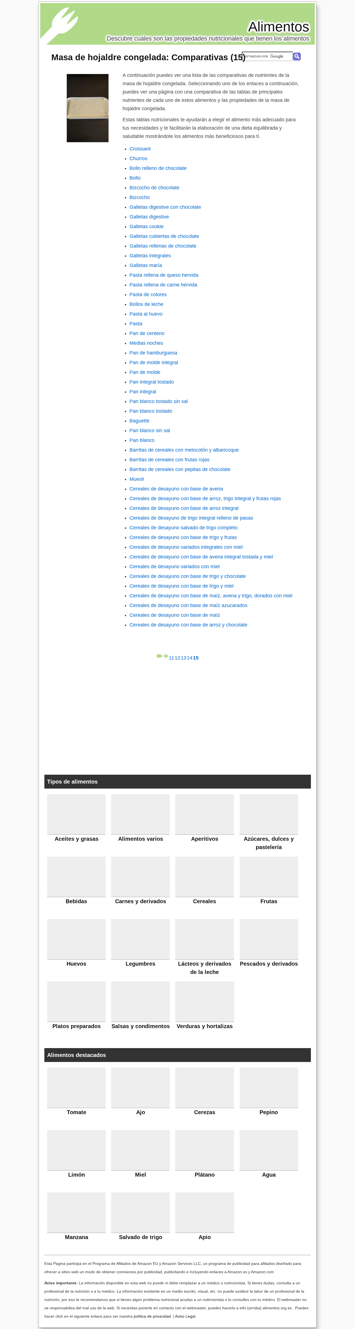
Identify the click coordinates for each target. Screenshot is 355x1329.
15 (196, 656)
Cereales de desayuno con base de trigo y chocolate (188, 576)
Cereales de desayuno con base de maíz (175, 615)
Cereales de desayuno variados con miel (175, 566)
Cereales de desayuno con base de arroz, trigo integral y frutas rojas (205, 498)
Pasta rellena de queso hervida (164, 275)
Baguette (139, 421)
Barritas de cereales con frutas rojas (169, 459)
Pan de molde (145, 372)
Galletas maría (146, 265)
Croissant (140, 149)
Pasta (136, 323)
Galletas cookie (147, 226)
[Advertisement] (177, 716)
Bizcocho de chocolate (154, 187)
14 (189, 656)
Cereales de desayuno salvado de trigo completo (184, 527)
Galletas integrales (150, 255)
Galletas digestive (149, 217)
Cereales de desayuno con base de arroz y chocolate (188, 625)
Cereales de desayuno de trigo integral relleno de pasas (191, 518)
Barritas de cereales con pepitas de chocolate (180, 469)
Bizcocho (140, 197)
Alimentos (278, 26)
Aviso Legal (185, 1316)
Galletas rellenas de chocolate (163, 246)
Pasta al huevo (146, 314)
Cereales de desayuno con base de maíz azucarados (188, 605)
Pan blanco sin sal (150, 430)
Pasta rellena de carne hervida (163, 285)
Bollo (135, 178)
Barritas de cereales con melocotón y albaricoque (184, 450)
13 (183, 656)
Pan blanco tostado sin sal (159, 401)
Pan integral (143, 391)
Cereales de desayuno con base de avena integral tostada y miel (201, 557)
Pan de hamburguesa (153, 353)
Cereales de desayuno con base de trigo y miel (182, 586)
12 (177, 656)
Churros (138, 158)
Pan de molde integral (154, 362)
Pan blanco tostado (151, 411)
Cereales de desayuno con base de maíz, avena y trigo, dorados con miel (211, 595)
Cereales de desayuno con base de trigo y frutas (183, 537)
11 (171, 656)
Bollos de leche (146, 304)
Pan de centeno (147, 333)
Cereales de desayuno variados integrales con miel (186, 547)
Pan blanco (142, 440)
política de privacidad (152, 1316)
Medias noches (146, 343)
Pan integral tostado (152, 382)
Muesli (137, 479)
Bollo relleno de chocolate (158, 168)
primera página (159, 656)
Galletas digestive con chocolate (165, 207)
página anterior (165, 656)
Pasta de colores (148, 294)
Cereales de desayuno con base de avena (176, 489)
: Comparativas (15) (148, 57)
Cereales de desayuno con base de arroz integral (184, 508)
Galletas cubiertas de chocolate (164, 236)
